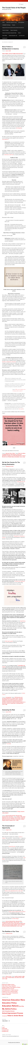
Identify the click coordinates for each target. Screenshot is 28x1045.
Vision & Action (16, 922)
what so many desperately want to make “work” (14, 890)
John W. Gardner (17, 818)
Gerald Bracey (22, 621)
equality (16, 976)
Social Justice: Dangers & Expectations (10, 992)
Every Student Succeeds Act (13, 699)
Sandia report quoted (9, 641)
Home (3, 22)
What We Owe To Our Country (8, 988)
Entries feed (4, 1028)
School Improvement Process (12, 1013)
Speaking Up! (4, 38)
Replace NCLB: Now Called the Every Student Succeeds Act (13, 27)
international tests (9, 700)
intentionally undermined (8, 154)
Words (21, 1015)
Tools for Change (5, 30)
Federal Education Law (13, 35)
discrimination (13, 454)
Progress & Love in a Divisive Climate (9, 991)
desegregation (4, 699)
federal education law (21, 481)
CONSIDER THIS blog (6, 25)
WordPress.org (5, 1031)
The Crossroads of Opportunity (8, 827)
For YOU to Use (21, 35)
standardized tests (19, 703)
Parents (13, 25)
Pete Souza (11, 77)
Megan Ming (16, 455)
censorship (20, 698)
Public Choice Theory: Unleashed (9, 985)
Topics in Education (13, 30)
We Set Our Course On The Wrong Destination (11, 463)
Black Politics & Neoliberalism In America (10, 48)
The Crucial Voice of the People (14, 7)
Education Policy (9, 453)
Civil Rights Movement (6, 454)
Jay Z (12, 455)
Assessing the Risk (8, 710)
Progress (7, 820)
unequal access (12, 820)
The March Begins (15, 918)
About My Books (21, 22)
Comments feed (5, 1030)
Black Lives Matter (21, 453)
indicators (21, 699)
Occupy (6, 977)
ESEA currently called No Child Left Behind (17, 911)
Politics (13, 453)
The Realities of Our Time (10, 931)
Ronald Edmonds (12, 846)
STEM (23, 977)
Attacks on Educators (6, 994)
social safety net (5, 139)
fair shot (8, 818)
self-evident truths (18, 977)
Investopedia (19, 128)
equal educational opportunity (19, 923)
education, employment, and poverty (9, 361)
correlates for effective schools (8, 923)
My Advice (11, 816)
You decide (9, 743)
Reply (17, 820)
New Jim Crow (4, 456)
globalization (4, 455)
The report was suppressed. (19, 581)
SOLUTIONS (4, 35)
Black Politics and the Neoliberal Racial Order (12, 53)
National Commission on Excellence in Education (11, 819)
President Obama (11, 456)
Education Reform (5, 816)
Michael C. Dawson (21, 455)
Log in (3, 1027)
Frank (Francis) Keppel (9, 924)
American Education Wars (10, 815)
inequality (9, 455)
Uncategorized (8, 697)
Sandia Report (13, 703)
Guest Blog (21, 1006)
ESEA (3, 924)
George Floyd (19, 454)
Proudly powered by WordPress (14, 1042)
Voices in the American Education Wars (9, 32)
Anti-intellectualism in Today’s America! (10, 990)
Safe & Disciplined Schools (8, 1011)
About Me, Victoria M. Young (11, 22)
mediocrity (23, 818)
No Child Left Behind (15, 702)
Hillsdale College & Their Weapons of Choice (11, 987)
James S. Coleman (21, 924)
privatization (17, 456)
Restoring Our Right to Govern (8, 984)
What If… (19, 32)
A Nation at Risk (15, 698)
